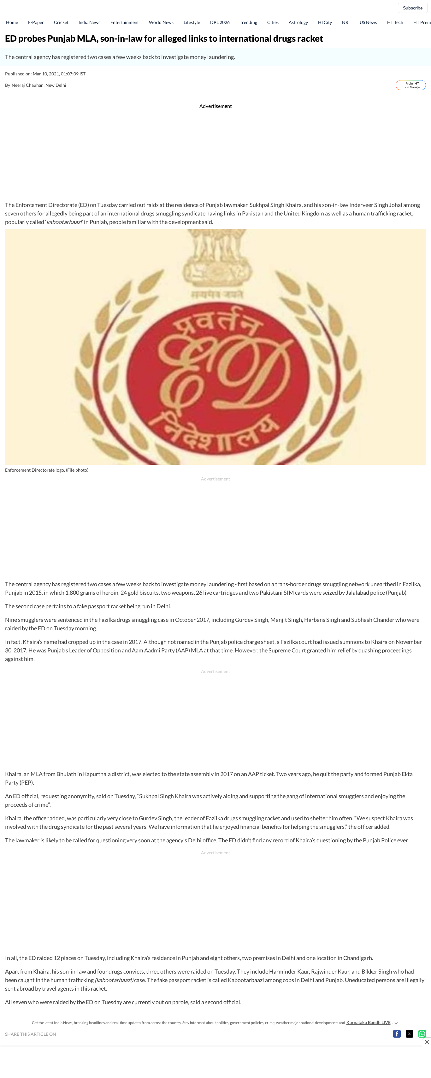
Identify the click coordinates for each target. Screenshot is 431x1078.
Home (12, 22)
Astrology (298, 22)
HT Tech (395, 22)
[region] (215, 155)
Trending (248, 22)
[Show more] (396, 1022)
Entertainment (124, 22)
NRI (346, 22)
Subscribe (413, 7)
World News (161, 22)
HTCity (325, 22)
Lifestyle (192, 22)
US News (368, 22)
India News (89, 22)
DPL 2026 (220, 22)
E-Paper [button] (36, 22)
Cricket (61, 22)
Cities (273, 22)
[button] (397, 1034)
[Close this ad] (426, 1042)
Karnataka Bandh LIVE (368, 1022)
